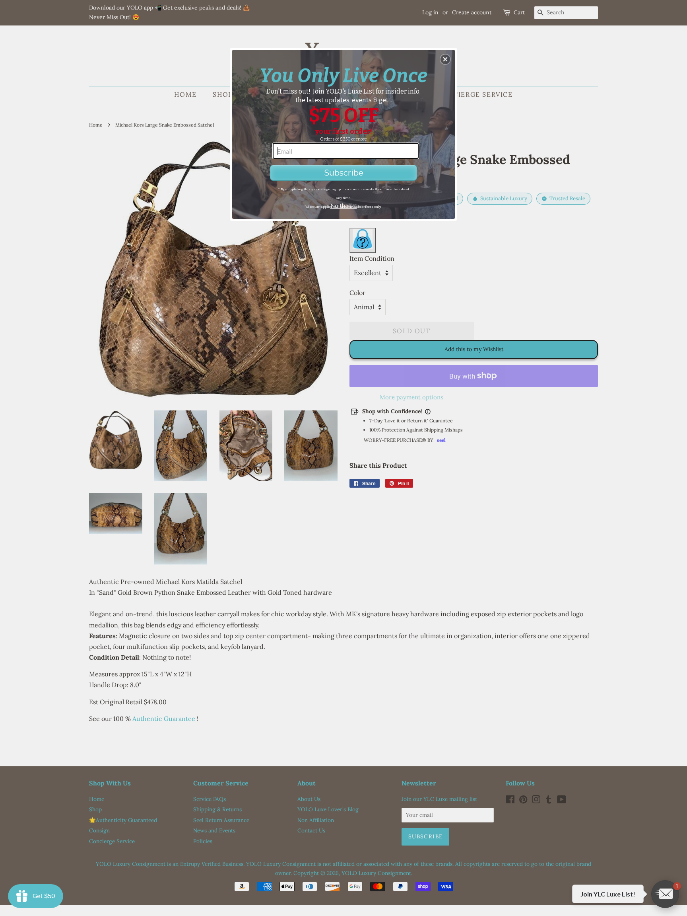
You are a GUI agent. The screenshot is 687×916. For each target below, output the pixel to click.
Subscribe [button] (343, 173)
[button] (445, 59)
